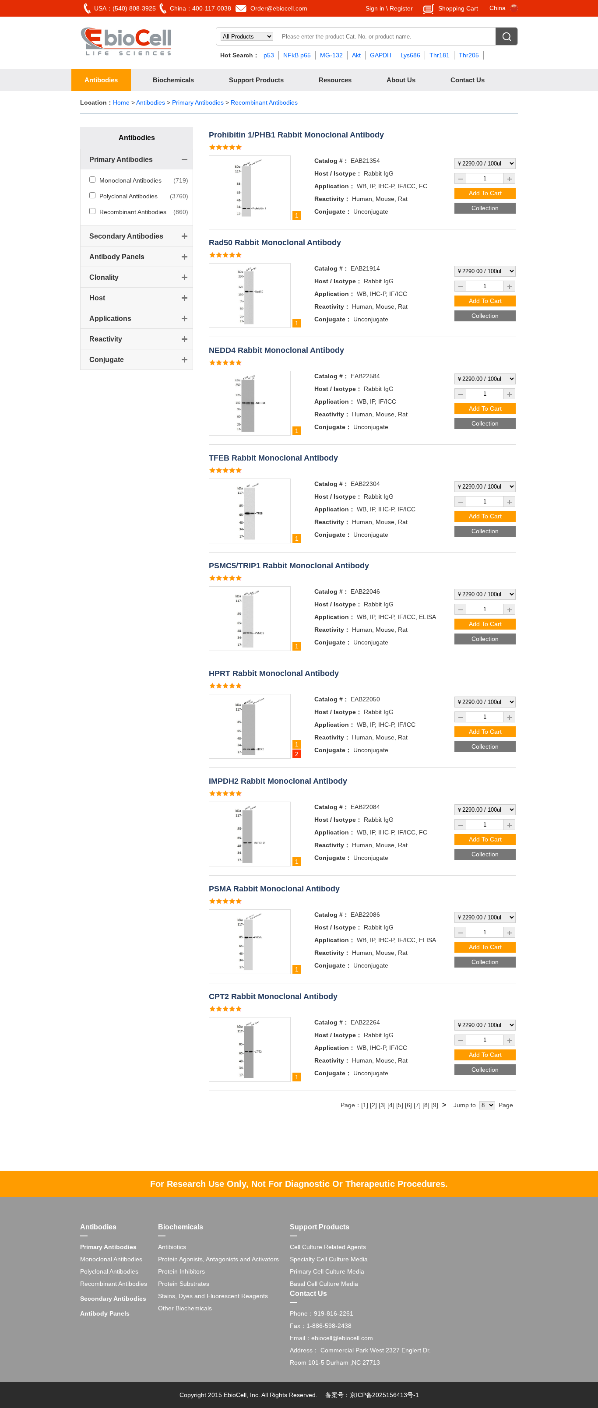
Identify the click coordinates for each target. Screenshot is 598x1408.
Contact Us (467, 80)
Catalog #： (331, 160)
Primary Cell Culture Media (327, 1271)
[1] (364, 1105)
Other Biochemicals (185, 1308)
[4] (390, 1105)
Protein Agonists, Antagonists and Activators (218, 1259)
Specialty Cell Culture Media (329, 1259)
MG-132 (331, 55)
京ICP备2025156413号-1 (384, 1394)
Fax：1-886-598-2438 (321, 1325)
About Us (401, 80)
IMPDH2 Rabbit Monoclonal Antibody (278, 781)
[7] (417, 1105)
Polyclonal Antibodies (128, 196)
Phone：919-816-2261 (321, 1313)
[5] (399, 1105)
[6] (408, 1105)
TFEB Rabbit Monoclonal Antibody (273, 458)
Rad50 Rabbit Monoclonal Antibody (275, 242)
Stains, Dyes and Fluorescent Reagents (213, 1295)
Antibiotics (172, 1246)
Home (121, 102)
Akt (356, 55)
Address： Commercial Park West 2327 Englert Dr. (360, 1350)
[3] (382, 1105)
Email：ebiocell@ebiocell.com (331, 1337)
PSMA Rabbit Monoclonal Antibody (274, 888)
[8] (425, 1105)
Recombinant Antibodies (264, 102)
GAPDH (380, 55)
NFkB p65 (297, 55)
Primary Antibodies (198, 102)
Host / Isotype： (338, 173)
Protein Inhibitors (181, 1271)
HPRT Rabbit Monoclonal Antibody (274, 673)
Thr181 (439, 55)
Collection (485, 207)
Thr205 (469, 55)
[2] (373, 1105)
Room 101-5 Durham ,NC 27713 (335, 1362)
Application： (334, 186)
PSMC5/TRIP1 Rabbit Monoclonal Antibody (289, 565)
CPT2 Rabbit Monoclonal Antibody (273, 996)
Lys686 (410, 55)
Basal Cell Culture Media (324, 1283)
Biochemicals (173, 80)
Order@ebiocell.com (278, 8)
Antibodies (101, 80)
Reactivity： (332, 198)
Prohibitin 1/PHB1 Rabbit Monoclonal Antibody (296, 134)
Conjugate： (333, 211)
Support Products (256, 80)
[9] (434, 1105)
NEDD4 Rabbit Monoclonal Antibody (276, 350)
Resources (335, 80)
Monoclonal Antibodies (130, 180)
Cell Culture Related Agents (328, 1246)
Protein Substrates (183, 1283)
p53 (269, 55)
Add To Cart (485, 193)
